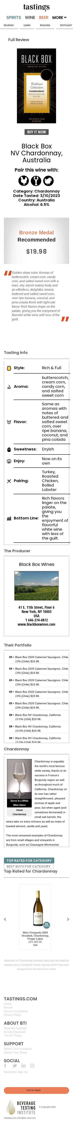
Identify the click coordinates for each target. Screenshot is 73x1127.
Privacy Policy (12, 1014)
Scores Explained (14, 1031)
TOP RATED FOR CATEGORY (29, 860)
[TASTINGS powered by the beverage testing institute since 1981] (36, 8)
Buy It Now (36, 132)
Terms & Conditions (16, 1011)
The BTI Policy (13, 1035)
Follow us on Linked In (25, 1065)
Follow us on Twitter (17, 1065)
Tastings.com (10, 1118)
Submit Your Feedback (18, 1048)
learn (27, 25)
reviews (9, 25)
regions (45, 25)
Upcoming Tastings (34, 1065)
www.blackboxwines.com (36, 624)
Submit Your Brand (15, 1052)
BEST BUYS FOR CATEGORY (29, 866)
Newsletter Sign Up (15, 1071)
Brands (8, 1007)
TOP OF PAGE (33, 1090)
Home (7, 1003)
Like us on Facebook (8, 1065)
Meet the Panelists (15, 1028)
